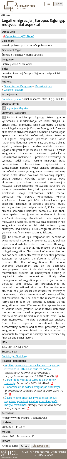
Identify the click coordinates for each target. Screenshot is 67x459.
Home (6, 15)
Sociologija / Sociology (14, 356)
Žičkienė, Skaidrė (14, 89)
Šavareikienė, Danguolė (18, 86)
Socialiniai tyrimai (11, 99)
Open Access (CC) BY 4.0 (19, 36)
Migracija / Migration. (18, 108)
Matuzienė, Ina (43, 86)
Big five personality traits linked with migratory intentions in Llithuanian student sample (31, 367)
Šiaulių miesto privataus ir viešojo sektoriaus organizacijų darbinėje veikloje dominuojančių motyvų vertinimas (31, 401)
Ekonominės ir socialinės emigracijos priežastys (32, 387)
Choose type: (10, 445)
